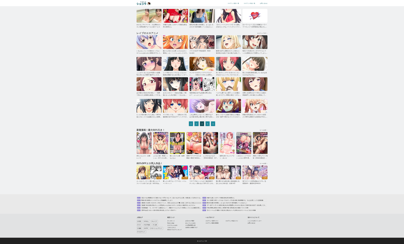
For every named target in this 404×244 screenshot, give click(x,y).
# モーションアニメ (156, 228)
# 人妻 (155, 225)
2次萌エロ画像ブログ (191, 227)
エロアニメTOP (261, 33)
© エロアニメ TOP (202, 241)
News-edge (170, 223)
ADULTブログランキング (174, 229)
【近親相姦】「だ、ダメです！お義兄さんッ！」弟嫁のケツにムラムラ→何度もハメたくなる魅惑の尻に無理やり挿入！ (173, 208)
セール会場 (263, 130)
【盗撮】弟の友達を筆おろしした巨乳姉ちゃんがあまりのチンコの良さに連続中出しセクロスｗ (166, 205)
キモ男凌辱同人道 (190, 225)
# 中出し (146, 221)
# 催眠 (139, 228)
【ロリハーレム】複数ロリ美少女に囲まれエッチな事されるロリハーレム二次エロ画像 (229, 210)
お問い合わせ (263, 3)
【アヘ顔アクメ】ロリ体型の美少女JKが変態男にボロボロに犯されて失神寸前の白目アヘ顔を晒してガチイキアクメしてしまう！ (241, 205)
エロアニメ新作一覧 (233, 3)
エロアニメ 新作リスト (212, 221)
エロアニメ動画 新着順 (212, 223)
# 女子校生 (147, 225)
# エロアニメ (141, 232)
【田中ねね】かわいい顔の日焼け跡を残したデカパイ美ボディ (156, 210)
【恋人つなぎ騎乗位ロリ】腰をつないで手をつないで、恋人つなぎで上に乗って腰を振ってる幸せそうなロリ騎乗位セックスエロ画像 (177, 198)
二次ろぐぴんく (171, 227)
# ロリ (139, 225)
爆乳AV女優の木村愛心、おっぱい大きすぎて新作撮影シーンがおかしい (225, 203)
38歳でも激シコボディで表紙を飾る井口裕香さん (219, 198)
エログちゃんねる (172, 225)
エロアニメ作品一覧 (249, 3)
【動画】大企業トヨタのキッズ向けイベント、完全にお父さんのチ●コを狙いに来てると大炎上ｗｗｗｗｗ (169, 203)
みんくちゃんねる (190, 223)
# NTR (146, 228)
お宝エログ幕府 (189, 221)
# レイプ (154, 221)
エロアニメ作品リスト (232, 221)
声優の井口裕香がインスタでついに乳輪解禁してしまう (155, 200)
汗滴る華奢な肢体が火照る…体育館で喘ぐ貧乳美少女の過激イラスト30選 (225, 208)
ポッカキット (171, 221)
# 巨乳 (139, 221)
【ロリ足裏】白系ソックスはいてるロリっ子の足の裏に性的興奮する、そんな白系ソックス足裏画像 (233, 200)
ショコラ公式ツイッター (255, 221)
